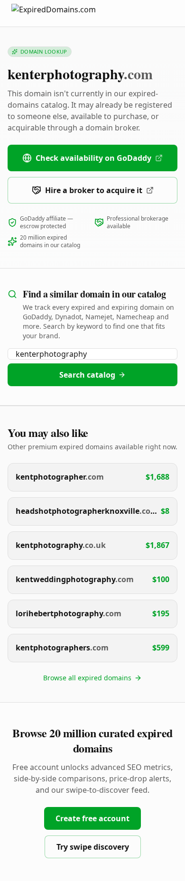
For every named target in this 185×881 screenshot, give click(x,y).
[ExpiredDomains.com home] (63, 13)
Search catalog (87, 375)
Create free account (93, 818)
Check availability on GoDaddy (93, 158)
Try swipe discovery (92, 847)
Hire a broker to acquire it (93, 190)
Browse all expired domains (87, 677)
